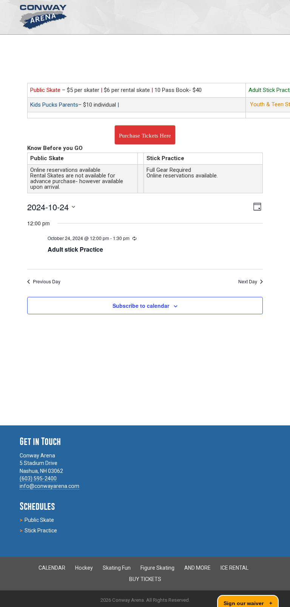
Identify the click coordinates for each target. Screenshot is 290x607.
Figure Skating (157, 568)
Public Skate (39, 520)
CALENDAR (52, 568)
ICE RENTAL (234, 568)
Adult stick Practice (75, 249)
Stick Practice (41, 530)
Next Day (247, 281)
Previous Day (46, 281)
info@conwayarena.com (49, 486)
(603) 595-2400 (38, 479)
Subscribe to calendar (141, 305)
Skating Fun (117, 568)
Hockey (84, 568)
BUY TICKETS (145, 579)
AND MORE (197, 568)
